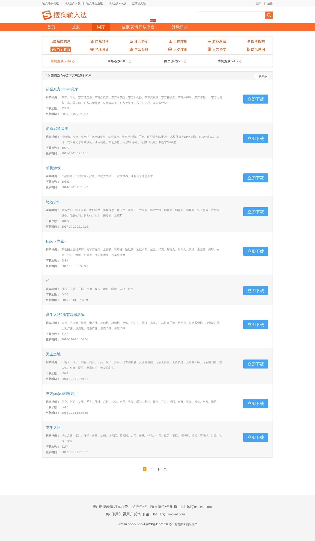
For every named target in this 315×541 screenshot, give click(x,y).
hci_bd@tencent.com (196, 507)
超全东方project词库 (62, 89)
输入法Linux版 (117, 3)
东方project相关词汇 (62, 393)
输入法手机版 (50, 3)
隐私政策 (191, 524)
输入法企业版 (94, 3)
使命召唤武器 (57, 129)
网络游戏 (117, 61)
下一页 (162, 469)
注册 (270, 3)
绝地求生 (53, 202)
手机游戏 (228, 61)
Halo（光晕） (57, 241)
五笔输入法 (139, 3)
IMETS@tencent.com (169, 514)
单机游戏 (61, 61)
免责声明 (180, 524)
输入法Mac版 (72, 3)
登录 (259, 3)
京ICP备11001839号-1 (160, 524)
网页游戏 (173, 61)
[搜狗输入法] (64, 15)
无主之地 (53, 354)
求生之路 (53, 427)
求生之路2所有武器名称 (65, 315)
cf (49, 281)
